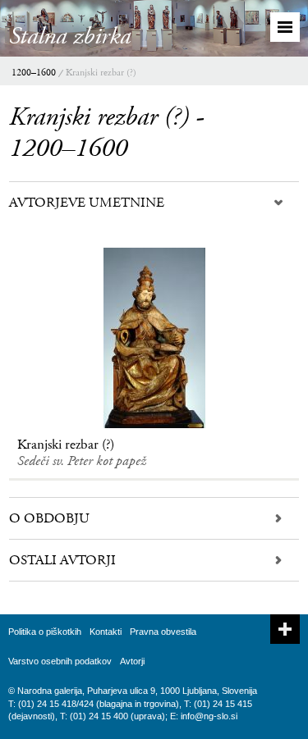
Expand (285, 629)
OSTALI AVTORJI (62, 560)
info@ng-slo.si (209, 716)
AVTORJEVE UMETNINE (86, 203)
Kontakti (106, 631)
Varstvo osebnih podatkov (60, 661)
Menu (285, 27)
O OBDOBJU (49, 518)
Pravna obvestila (163, 631)
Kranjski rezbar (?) (101, 72)
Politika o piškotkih (44, 631)
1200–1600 (33, 72)
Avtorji (132, 661)
